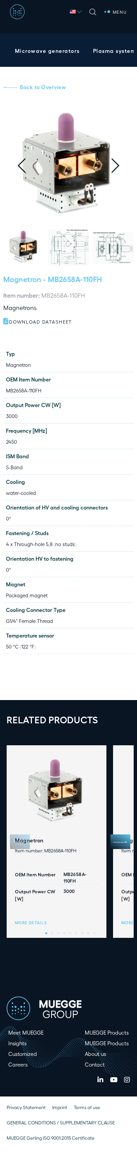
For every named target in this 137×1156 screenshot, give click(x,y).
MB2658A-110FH (24, 390)
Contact (95, 1064)
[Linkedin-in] (100, 1080)
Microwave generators (47, 51)
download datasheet (40, 322)
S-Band (14, 467)
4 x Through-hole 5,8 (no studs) (41, 544)
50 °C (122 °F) (21, 647)
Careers (18, 1064)
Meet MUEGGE (26, 1032)
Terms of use (87, 1107)
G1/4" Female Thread (29, 621)
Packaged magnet (27, 595)
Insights (17, 1043)
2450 (11, 442)
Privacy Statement (26, 1107)
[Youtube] (113, 1080)
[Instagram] (127, 1080)
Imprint (59, 1107)
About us (95, 1054)
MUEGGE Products (107, 1032)
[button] (120, 165)
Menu (120, 11)
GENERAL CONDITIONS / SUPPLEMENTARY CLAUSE (61, 1122)
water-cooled (21, 493)
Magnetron (22, 278)
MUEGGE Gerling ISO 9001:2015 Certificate (50, 1138)
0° (8, 518)
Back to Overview (43, 87)
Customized (22, 1054)
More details (31, 922)
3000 (12, 416)
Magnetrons (20, 307)
